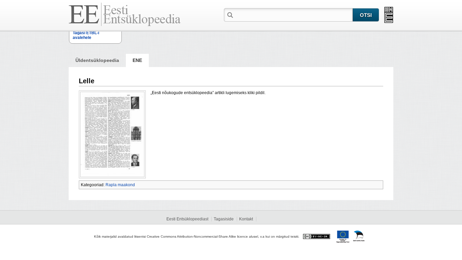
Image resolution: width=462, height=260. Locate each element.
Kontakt (246, 219)
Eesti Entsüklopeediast (187, 219)
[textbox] (293, 15)
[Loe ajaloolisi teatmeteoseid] (388, 15)
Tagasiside (224, 219)
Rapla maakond (120, 184)
